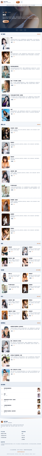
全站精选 (23, 439)
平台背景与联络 (3, 437)
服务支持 (23, 451)
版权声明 (19, 451)
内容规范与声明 (3, 435)
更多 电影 (39, 243)
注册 (14, 2)
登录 (18, 2)
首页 (22, 433)
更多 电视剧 (38, 270)
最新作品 (23, 437)
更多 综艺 (39, 296)
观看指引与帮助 (3, 433)
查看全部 (39, 34)
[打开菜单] (21, 2)
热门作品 (23, 435)
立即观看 (5, 22)
